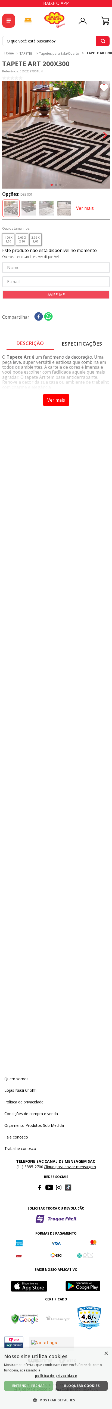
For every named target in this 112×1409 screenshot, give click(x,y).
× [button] (106, 1354)
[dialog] (56, 1378)
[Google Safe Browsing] (24, 1318)
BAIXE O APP (56, 3)
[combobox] (56, 41)
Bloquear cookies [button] (81, 1385)
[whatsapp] (48, 317)
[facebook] (38, 317)
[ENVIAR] (56, 294)
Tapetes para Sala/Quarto (59, 54)
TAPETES (26, 54)
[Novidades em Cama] (28, 21)
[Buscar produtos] (103, 41)
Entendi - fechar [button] (28, 1385)
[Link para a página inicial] (9, 53)
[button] (56, 135)
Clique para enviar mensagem (70, 1166)
